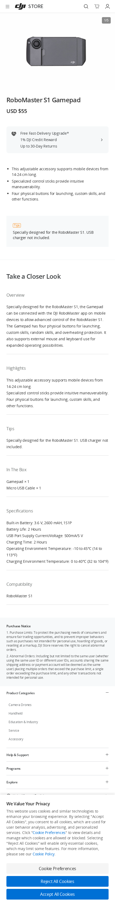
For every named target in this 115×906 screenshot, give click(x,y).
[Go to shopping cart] (96, 6)
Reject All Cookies (57, 881)
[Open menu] (7, 6)
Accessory (16, 739)
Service (14, 730)
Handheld (15, 713)
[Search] (86, 6)
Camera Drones (20, 705)
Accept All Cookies (57, 894)
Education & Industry (23, 722)
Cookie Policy (44, 853)
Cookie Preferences (49, 832)
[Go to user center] (107, 6)
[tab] (57, 693)
